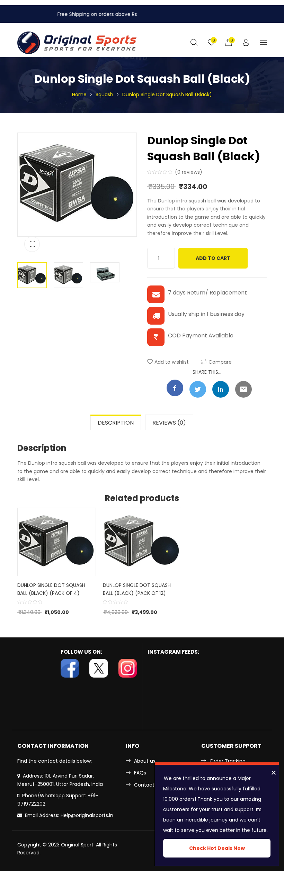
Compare (220, 362)
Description (116, 423)
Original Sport (77, 844)
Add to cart (213, 258)
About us (145, 760)
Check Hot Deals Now (217, 848)
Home (79, 94)
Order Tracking (228, 760)
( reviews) (188, 172)
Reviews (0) (169, 423)
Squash (104, 94)
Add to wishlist (171, 362)
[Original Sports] (77, 42)
